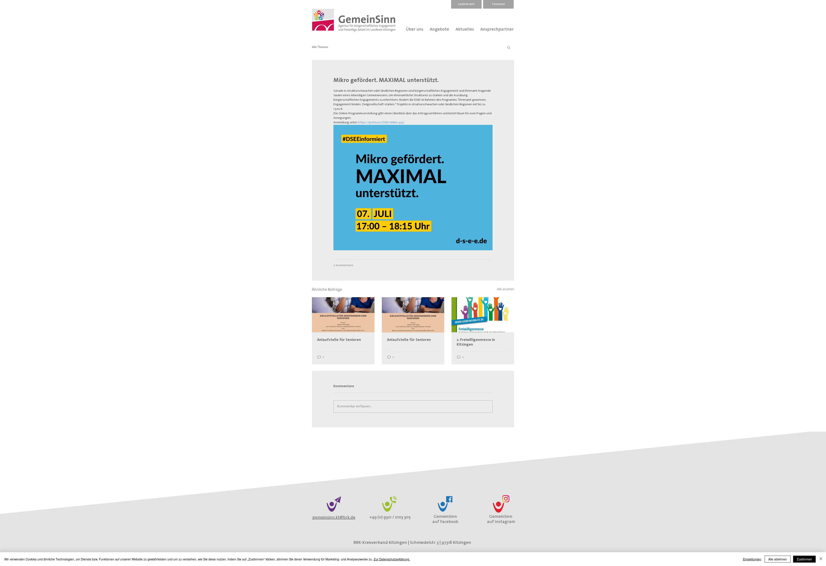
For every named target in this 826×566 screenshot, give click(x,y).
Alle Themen (320, 47)
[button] (509, 47)
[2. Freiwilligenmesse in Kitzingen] (483, 314)
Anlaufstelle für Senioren (339, 340)
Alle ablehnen (777, 559)
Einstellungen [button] (752, 559)
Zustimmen (804, 559)
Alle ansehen (505, 289)
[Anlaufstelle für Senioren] (343, 314)
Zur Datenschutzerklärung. (392, 559)
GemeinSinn (445, 517)
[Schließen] (820, 559)
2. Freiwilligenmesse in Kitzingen (476, 342)
